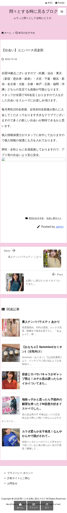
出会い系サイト (53, 218)
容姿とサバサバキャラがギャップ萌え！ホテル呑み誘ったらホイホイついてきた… (42, 378)
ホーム (7, 32)
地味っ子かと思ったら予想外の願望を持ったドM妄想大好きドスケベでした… (42, 404)
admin (60, 226)
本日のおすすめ (27, 32)
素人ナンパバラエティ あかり (41, 321)
